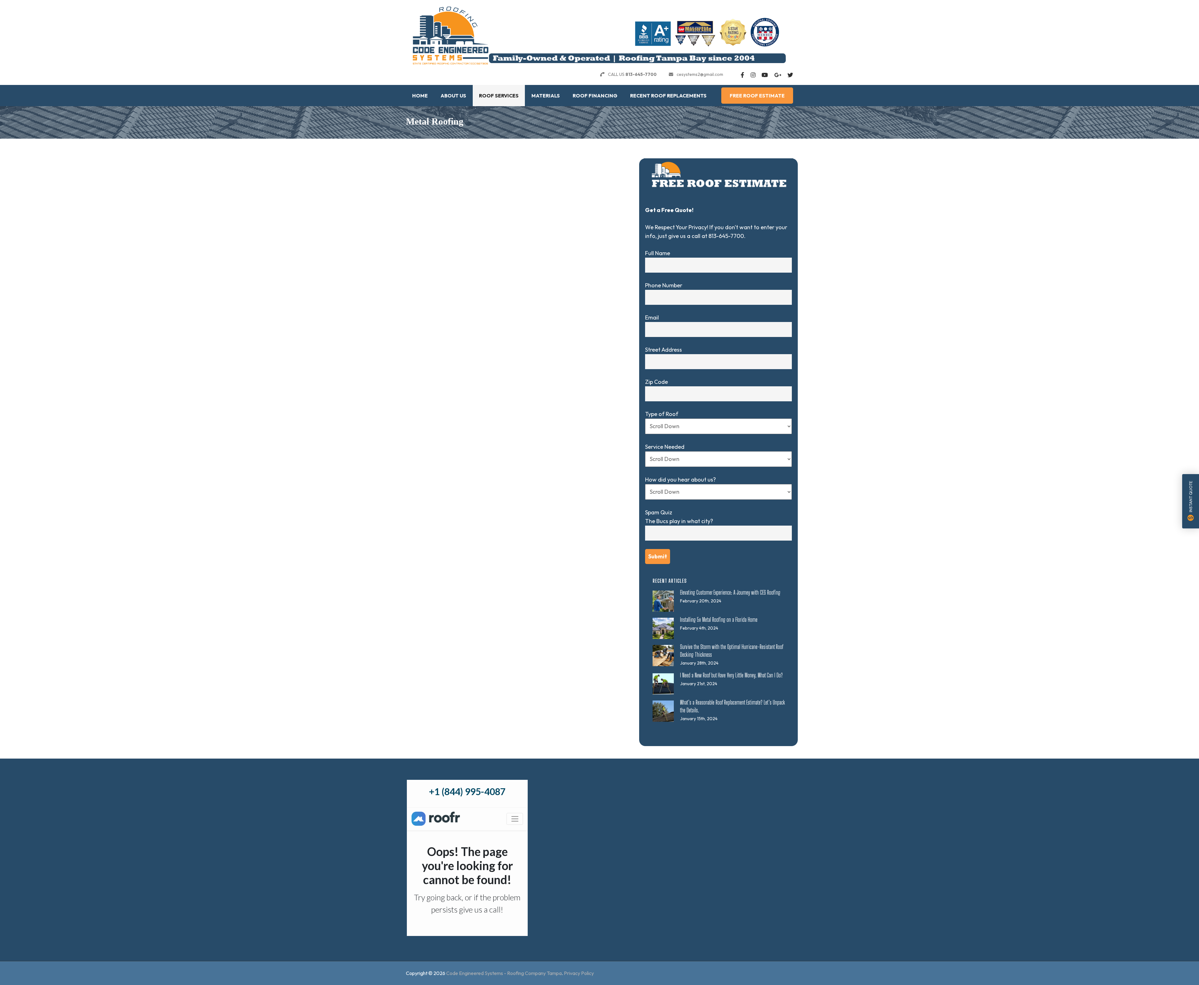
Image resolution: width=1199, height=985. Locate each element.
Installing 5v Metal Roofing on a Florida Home (718, 619)
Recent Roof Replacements (668, 95)
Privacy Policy (579, 973)
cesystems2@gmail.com (700, 74)
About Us (453, 95)
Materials (545, 95)
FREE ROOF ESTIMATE (757, 95)
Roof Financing (595, 95)
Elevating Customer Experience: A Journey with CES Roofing (730, 592)
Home (420, 95)
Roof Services (499, 95)
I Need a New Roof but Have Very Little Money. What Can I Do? (731, 675)
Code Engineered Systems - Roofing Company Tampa (504, 973)
